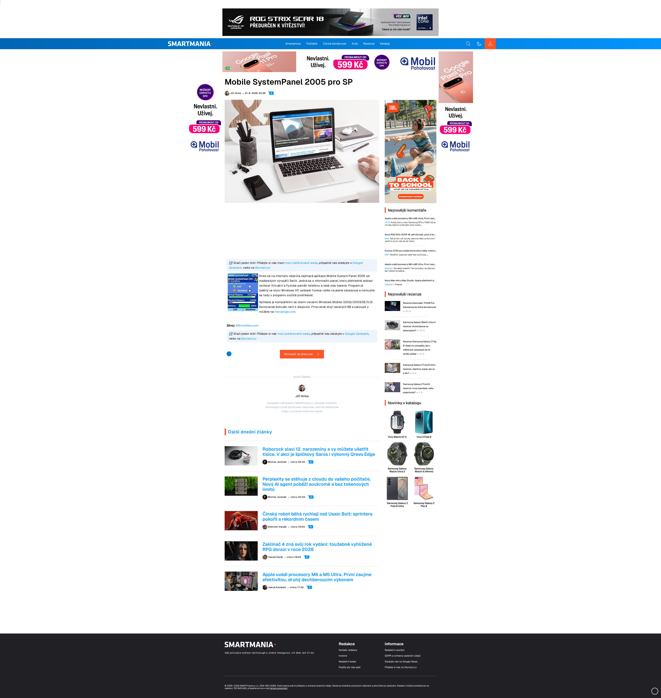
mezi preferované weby (301, 263)
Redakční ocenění (394, 650)
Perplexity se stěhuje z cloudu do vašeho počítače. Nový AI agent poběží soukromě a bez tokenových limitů (317, 484)
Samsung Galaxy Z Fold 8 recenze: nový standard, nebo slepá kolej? (418, 388)
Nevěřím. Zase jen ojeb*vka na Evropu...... (406, 255)
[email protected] (278, 688)
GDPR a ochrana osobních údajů (403, 655)
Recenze (368, 43)
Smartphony (293, 43)
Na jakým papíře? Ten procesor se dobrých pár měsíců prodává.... (410, 269)
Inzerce (343, 655)
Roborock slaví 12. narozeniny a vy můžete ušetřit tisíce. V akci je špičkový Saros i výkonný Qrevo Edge (319, 451)
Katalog (385, 43)
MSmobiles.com (247, 325)
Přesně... (394, 284)
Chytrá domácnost (334, 43)
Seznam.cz (262, 268)
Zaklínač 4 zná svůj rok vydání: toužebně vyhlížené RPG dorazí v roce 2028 (317, 546)
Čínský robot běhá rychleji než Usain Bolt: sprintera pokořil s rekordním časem (317, 516)
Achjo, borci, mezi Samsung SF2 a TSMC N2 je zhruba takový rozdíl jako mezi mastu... (410, 223)
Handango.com (285, 312)
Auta (355, 43)
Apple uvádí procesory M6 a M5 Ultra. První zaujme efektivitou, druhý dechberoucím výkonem (317, 577)
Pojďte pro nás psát (349, 667)
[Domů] (190, 43)
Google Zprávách (356, 334)
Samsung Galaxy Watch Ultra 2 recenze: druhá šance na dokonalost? (419, 326)
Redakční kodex (347, 661)
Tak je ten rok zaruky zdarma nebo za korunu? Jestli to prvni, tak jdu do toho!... (410, 240)
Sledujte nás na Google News (401, 661)
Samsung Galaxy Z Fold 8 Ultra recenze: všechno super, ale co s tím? (419, 369)
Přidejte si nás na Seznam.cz (401, 667)
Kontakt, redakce (348, 650)
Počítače (311, 43)
